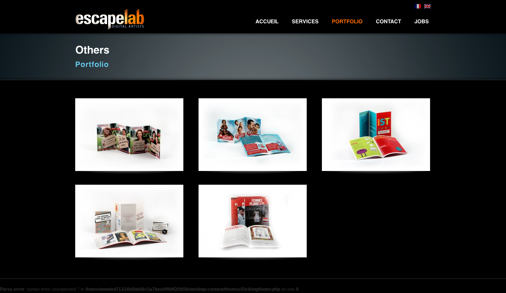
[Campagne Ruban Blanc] (129, 221)
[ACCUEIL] (267, 21)
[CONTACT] (388, 21)
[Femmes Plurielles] (253, 221)
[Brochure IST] (376, 134)
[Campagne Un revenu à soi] (129, 134)
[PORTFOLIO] (347, 21)
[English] (427, 7)
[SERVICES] (305, 21)
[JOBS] (422, 21)
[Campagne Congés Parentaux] (253, 134)
